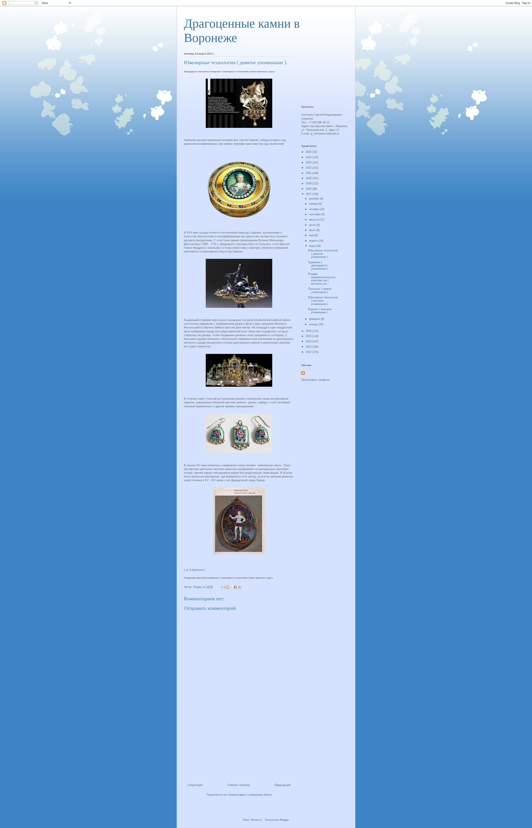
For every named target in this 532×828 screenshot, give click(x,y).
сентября (315, 214)
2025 (309, 151)
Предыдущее (282, 784)
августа (314, 219)
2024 (309, 157)
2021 (309, 173)
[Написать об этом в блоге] (227, 587)
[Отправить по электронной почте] (224, 587)
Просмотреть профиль (315, 379)
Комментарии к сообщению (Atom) (250, 794)
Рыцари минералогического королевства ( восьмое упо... (321, 278)
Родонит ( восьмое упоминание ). (319, 311)
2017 (309, 194)
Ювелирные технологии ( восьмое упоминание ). (323, 300)
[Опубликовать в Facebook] (235, 587)
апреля (314, 240)
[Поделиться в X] (231, 587)
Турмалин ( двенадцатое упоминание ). (318, 265)
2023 (309, 162)
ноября (314, 203)
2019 (309, 183)
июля (312, 224)
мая (312, 235)
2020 (309, 178)
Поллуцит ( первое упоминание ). (319, 290)
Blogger (284, 819)
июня (312, 230)
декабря (314, 198)
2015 (309, 336)
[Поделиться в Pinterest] (239, 587)
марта (313, 245)
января (314, 324)
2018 (309, 188)
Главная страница (238, 784)
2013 (309, 346)
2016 (309, 331)
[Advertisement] (239, 742)
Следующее (194, 784)
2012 (309, 351)
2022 (309, 167)
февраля (315, 318)
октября (314, 209)
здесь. (272, 71)
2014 (309, 341)
